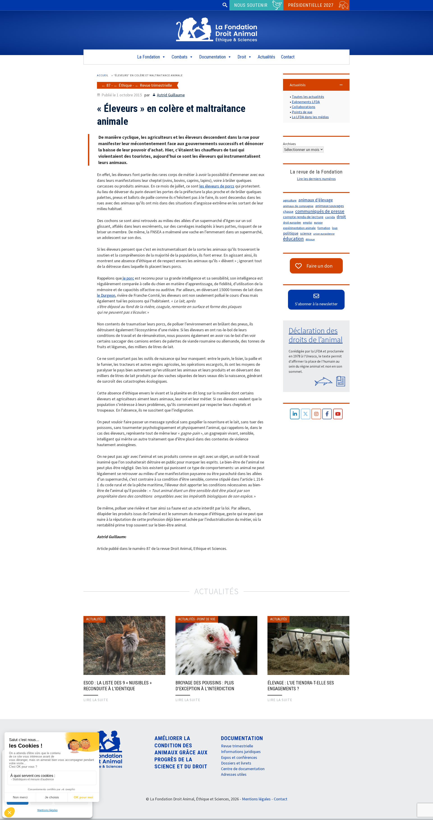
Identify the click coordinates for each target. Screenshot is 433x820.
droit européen (292, 223)
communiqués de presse (319, 211)
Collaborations (303, 106)
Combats (179, 57)
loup (335, 228)
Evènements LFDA (306, 102)
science (305, 233)
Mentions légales (47, 810)
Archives (289, 143)
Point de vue (206, 619)
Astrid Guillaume (171, 94)
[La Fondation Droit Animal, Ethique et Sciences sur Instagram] (316, 414)
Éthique (125, 85)
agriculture (290, 200)
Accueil (102, 75)
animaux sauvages (329, 206)
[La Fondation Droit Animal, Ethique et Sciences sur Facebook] (327, 414)
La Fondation (148, 57)
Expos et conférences (239, 757)
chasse (288, 211)
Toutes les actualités (308, 96)
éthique (310, 239)
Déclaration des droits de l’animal (316, 335)
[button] (316, 85)
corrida (330, 217)
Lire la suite (95, 699)
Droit (241, 57)
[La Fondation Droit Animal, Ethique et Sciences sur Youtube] (338, 414)
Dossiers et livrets (236, 763)
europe (318, 223)
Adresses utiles (233, 774)
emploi (307, 223)
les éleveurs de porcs (216, 186)
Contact (288, 57)
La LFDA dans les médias (310, 117)
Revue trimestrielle (156, 85)
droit (341, 216)
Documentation (212, 57)
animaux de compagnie (298, 206)
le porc (128, 278)
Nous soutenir (250, 5)
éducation (293, 238)
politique (290, 233)
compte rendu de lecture (303, 217)
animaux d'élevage (315, 199)
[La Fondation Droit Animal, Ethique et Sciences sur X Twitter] (306, 414)
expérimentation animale (299, 228)
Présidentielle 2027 (311, 5)
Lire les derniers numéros (316, 178)
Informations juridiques (241, 751)
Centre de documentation (243, 768)
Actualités (266, 57)
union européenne (323, 233)
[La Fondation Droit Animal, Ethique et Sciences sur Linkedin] (295, 414)
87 (108, 85)
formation (324, 228)
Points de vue (302, 112)
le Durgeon (106, 295)
